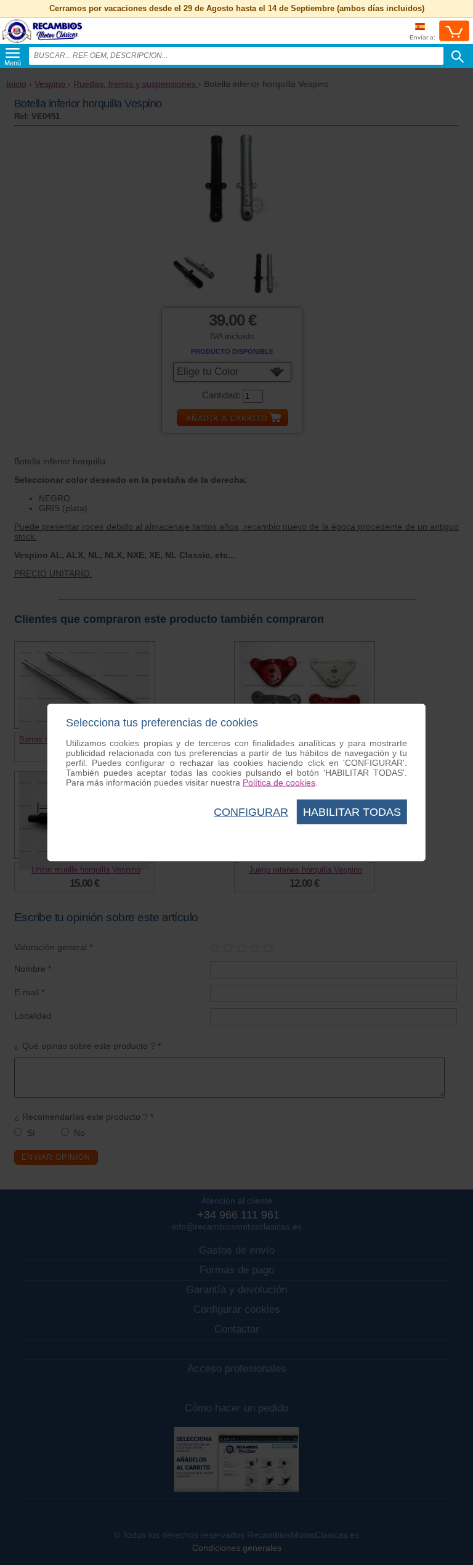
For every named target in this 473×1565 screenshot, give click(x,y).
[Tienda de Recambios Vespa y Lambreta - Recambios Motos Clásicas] (42, 42)
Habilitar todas (352, 812)
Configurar (251, 812)
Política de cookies (279, 782)
